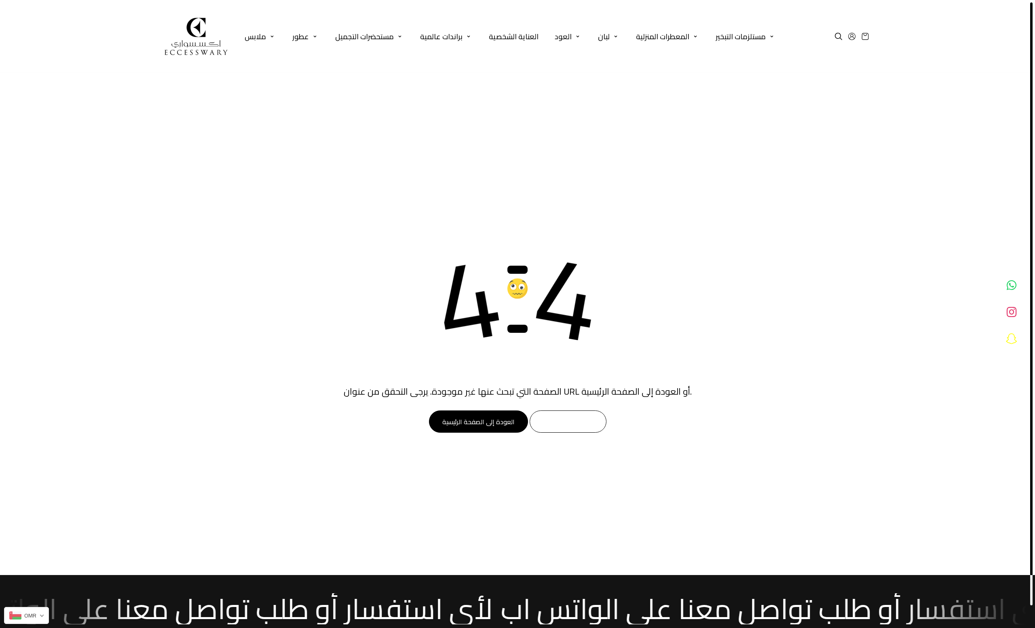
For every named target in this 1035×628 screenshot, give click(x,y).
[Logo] (196, 36)
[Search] (838, 36)
